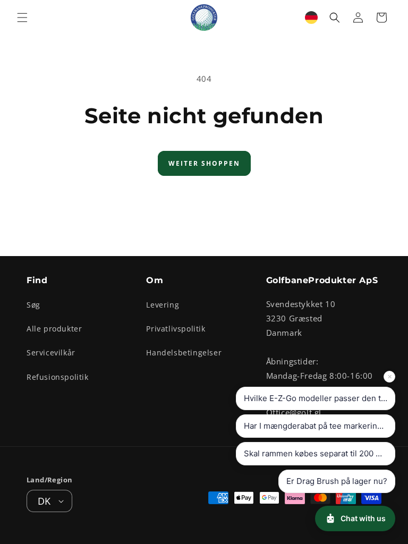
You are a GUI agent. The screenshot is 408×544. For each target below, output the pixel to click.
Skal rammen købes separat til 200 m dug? (319, 453)
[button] (22, 17)
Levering (162, 305)
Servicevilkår (51, 352)
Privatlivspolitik (175, 329)
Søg (33, 305)
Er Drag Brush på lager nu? (336, 481)
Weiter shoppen (204, 163)
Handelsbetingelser (184, 352)
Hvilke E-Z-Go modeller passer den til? (316, 398)
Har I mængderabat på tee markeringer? (319, 426)
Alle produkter (54, 329)
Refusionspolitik (58, 377)
